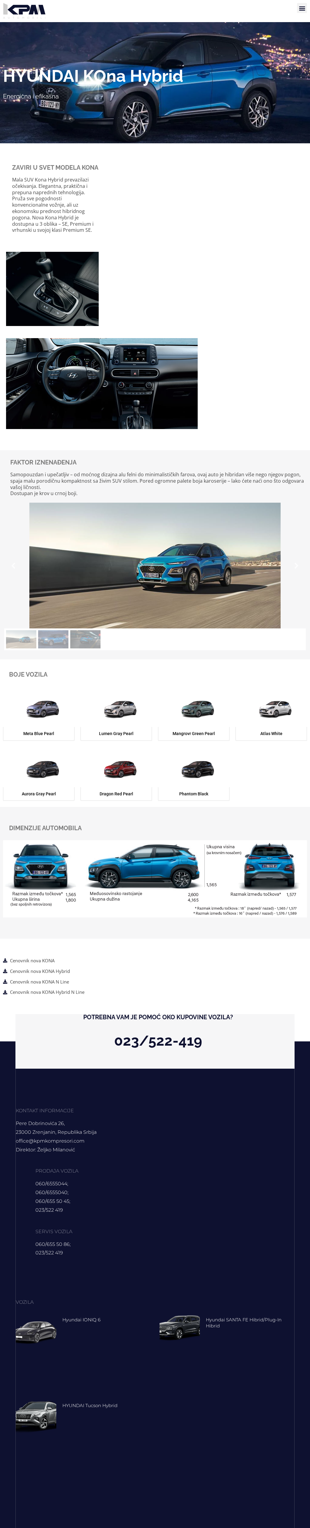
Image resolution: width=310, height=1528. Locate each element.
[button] (302, 8)
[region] (155, 576)
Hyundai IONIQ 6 (81, 1320)
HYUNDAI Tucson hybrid (89, 1405)
